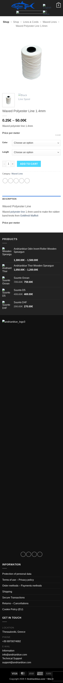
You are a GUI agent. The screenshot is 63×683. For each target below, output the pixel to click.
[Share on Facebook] (10, 180)
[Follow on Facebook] (23, 554)
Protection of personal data (16, 574)
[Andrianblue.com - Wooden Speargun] (23, 5)
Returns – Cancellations (15, 603)
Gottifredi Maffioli (29, 215)
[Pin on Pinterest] (27, 180)
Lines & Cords (31, 22)
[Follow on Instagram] (28, 554)
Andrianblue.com (36, 679)
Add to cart (29, 164)
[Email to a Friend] (21, 180)
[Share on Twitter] (16, 180)
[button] (4, 5)
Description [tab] (9, 199)
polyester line (17, 211)
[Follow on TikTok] (34, 554)
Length (5, 152)
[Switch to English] (47, 6)
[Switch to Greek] (47, 13)
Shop (16, 22)
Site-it (50, 679)
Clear (58, 135)
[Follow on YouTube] (39, 554)
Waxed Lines (50, 22)
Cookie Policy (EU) (12, 609)
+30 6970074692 (11, 641)
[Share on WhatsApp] (5, 180)
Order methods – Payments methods (22, 585)
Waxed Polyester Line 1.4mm (31, 26)
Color (4, 142)
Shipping (7, 591)
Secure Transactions (13, 597)
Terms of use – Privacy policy (18, 580)
